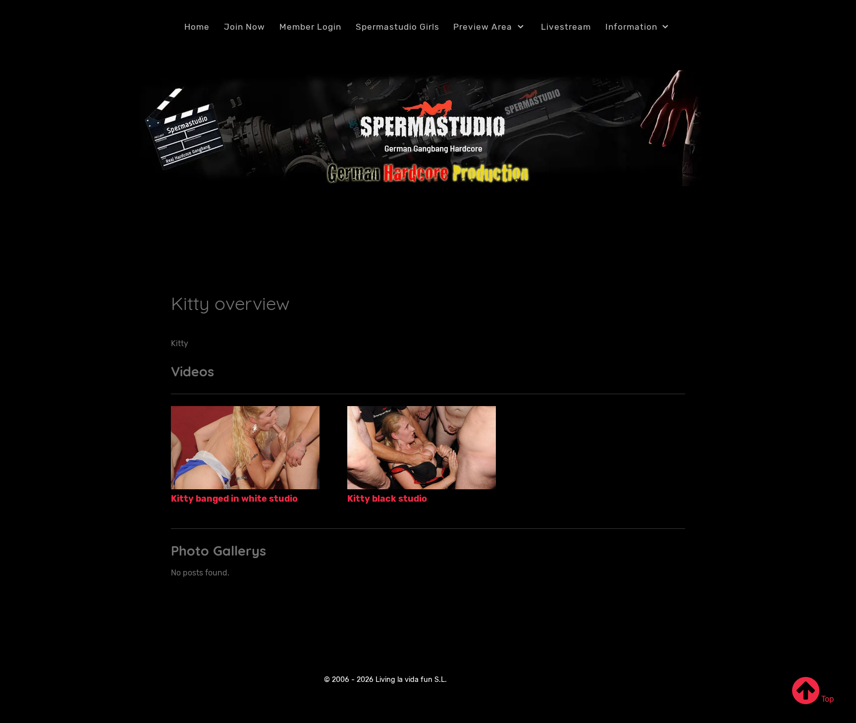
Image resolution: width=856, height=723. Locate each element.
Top (826, 699)
